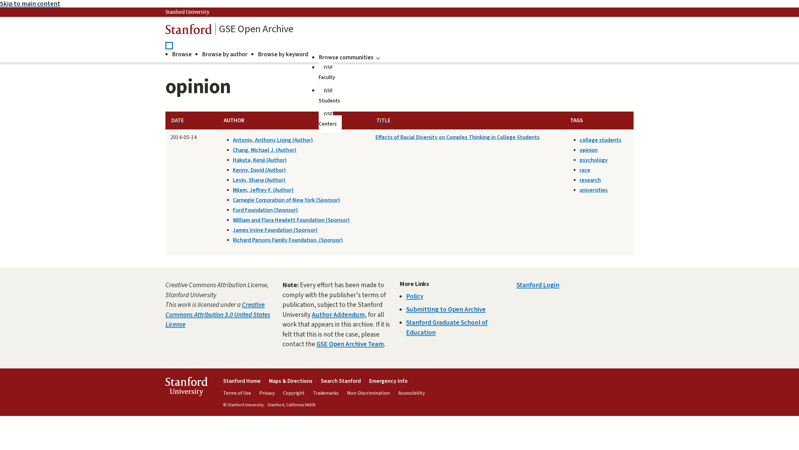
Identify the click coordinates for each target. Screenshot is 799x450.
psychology (594, 160)
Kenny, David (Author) (259, 170)
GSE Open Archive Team (350, 344)
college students (600, 140)
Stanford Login (538, 285)
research (590, 180)
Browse (182, 54)
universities (594, 190)
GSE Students (329, 96)
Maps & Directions (290, 381)
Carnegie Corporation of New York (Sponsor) (286, 200)
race (585, 170)
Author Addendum (338, 314)
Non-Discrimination (368, 393)
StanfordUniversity (186, 388)
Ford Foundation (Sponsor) (265, 210)
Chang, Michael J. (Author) (265, 150)
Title (383, 120)
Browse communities (346, 57)
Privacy (267, 393)
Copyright (294, 393)
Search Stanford (341, 381)
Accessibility (411, 393)
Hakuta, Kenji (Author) (260, 160)
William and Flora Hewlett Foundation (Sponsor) (291, 220)
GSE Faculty (327, 73)
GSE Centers (328, 119)
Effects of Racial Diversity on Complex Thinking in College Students (457, 137)
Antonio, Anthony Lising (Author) (273, 140)
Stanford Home (242, 381)
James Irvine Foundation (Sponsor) (275, 230)
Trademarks (326, 393)
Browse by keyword (283, 54)
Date (177, 120)
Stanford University (187, 12)
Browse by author (225, 54)
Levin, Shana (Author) (259, 180)
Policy (414, 296)
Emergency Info (388, 381)
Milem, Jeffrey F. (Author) (263, 190)
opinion (589, 150)
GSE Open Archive (256, 29)
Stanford (188, 31)
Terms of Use (237, 393)
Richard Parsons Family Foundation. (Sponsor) (288, 240)
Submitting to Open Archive (446, 309)
